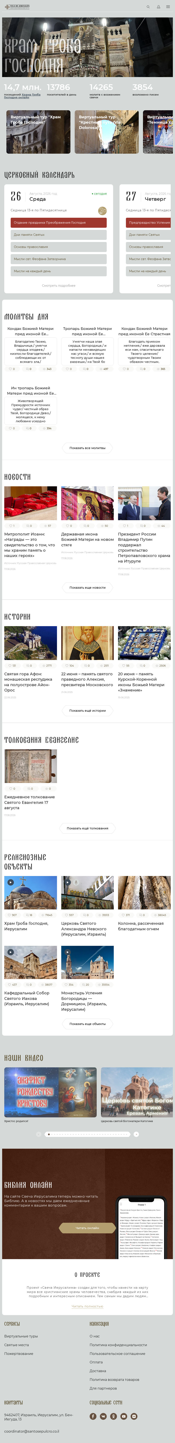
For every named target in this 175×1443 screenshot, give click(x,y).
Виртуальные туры (21, 1336)
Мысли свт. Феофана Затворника (40, 259)
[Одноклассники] (113, 1416)
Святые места (16, 1345)
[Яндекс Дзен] (134, 1416)
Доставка (98, 1371)
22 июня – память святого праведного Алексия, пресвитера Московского (87, 679)
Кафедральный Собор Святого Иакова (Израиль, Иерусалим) (26, 998)
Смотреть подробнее (59, 286)
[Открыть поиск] (148, 7)
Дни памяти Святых (29, 235)
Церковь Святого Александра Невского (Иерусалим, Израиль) (83, 929)
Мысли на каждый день (32, 271)
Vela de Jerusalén (17, 7)
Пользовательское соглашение (117, 1354)
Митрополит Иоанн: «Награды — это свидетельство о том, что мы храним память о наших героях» (29, 545)
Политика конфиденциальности (118, 1345)
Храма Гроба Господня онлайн (22, 96)
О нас (95, 1336)
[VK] (103, 1416)
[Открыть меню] (168, 7)
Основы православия (31, 247)
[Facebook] (93, 1416)
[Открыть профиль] (158, 7)
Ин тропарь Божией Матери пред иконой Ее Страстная (30, 393)
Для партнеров (103, 1388)
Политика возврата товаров (114, 1380)
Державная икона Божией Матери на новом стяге (87, 539)
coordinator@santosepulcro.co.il (31, 1431)
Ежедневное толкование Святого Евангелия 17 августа (29, 802)
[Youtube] (123, 1416)
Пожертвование (18, 1354)
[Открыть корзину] (139, 7)
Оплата (96, 1362)
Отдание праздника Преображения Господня (50, 223)
